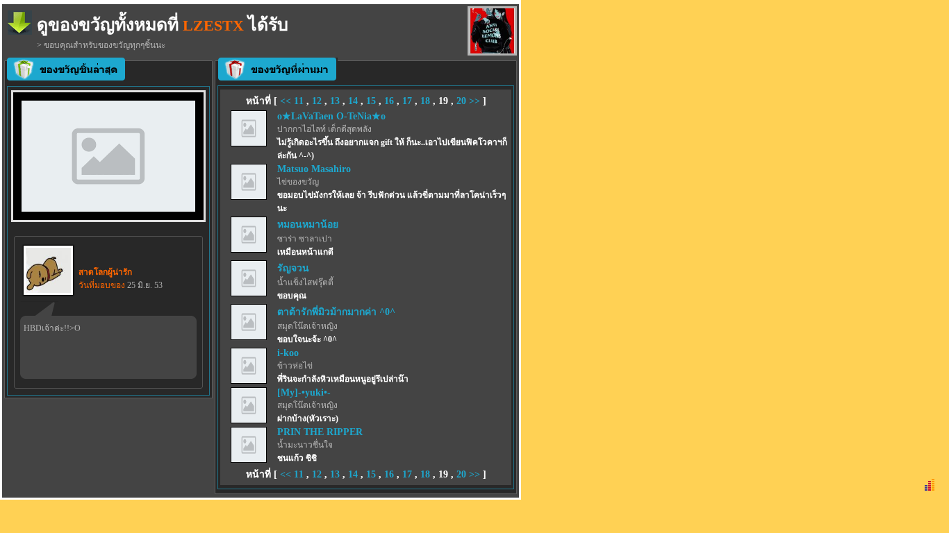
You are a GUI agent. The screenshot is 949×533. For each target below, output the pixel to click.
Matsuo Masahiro (314, 169)
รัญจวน (293, 268)
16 (389, 101)
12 (317, 101)
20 (461, 101)
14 (353, 101)
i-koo (288, 353)
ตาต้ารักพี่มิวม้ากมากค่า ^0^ (336, 312)
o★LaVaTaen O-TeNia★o (331, 116)
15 (371, 101)
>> (474, 101)
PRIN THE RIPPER (320, 432)
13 (335, 101)
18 (425, 101)
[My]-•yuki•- (304, 392)
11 (299, 101)
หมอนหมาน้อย (307, 224)
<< (287, 101)
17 (407, 101)
